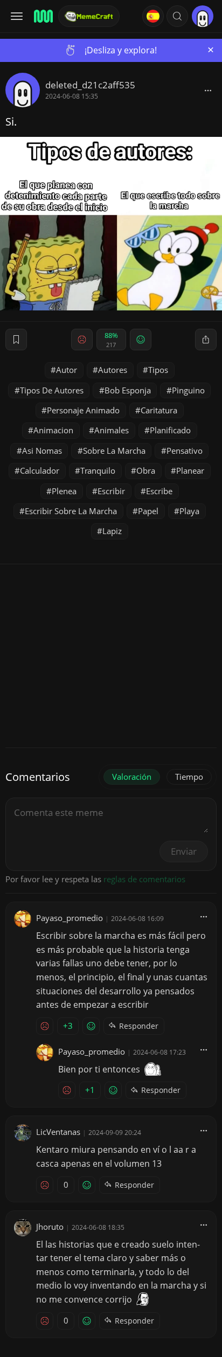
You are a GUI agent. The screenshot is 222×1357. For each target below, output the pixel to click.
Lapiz (112, 530)
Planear (190, 470)
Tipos (158, 369)
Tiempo (189, 776)
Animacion (53, 430)
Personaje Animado (83, 410)
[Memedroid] (42, 16)
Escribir (111, 491)
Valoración (131, 776)
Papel (148, 511)
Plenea (64, 491)
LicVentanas (58, 1131)
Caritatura (159, 410)
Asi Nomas (42, 450)
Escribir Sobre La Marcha (71, 511)
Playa (189, 511)
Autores (112, 369)
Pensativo (184, 450)
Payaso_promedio (69, 917)
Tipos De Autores (52, 390)
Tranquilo (97, 470)
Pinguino (188, 390)
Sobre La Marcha (114, 450)
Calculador (39, 470)
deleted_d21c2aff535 (90, 85)
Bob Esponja (128, 390)
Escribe (159, 491)
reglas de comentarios (144, 879)
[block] (208, 90)
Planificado (170, 430)
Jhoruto (50, 1226)
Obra (145, 470)
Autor (66, 369)
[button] (177, 16)
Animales (111, 430)
